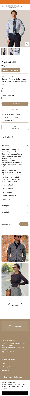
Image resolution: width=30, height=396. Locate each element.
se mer (24, 224)
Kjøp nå (15, 109)
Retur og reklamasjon (9, 367)
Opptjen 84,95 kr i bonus (10, 70)
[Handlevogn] (28, 6)
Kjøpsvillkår (5, 370)
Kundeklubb (18, 326)
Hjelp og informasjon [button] (8, 359)
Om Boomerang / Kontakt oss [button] (12, 377)
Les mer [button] (5, 388)
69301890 (11, 345)
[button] (3, 7)
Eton (3, 58)
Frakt (3, 364)
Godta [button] (15, 393)
